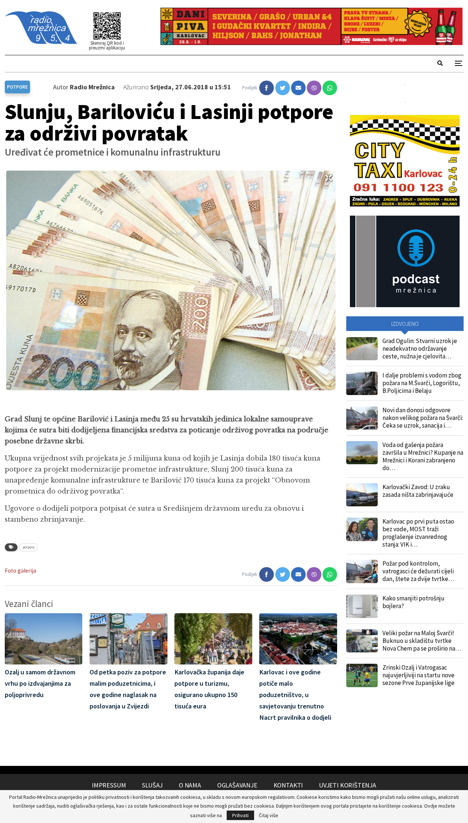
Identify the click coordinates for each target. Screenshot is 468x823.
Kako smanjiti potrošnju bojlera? (413, 602)
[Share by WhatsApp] (329, 88)
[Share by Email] (298, 88)
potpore (28, 547)
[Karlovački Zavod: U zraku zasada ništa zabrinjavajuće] (362, 495)
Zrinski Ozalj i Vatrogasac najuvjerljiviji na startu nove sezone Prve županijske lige (418, 675)
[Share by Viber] (314, 88)
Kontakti (288, 785)
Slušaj (152, 785)
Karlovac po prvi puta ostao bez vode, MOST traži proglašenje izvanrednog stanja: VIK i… (418, 532)
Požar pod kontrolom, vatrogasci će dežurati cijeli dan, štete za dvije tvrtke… (418, 571)
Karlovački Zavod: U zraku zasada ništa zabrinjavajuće (417, 491)
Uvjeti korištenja (347, 785)
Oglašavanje (237, 785)
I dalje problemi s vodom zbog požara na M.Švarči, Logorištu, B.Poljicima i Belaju (421, 383)
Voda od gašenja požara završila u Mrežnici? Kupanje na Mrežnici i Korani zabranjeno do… (422, 456)
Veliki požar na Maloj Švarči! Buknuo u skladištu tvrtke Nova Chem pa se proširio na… (421, 640)
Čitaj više (268, 815)
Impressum (109, 785)
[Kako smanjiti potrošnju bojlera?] (362, 606)
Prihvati (240, 815)
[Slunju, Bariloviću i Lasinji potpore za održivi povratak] (266, 88)
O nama (190, 785)
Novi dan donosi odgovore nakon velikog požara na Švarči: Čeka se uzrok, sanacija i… (422, 417)
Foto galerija (20, 570)
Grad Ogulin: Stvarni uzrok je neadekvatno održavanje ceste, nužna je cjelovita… (419, 348)
